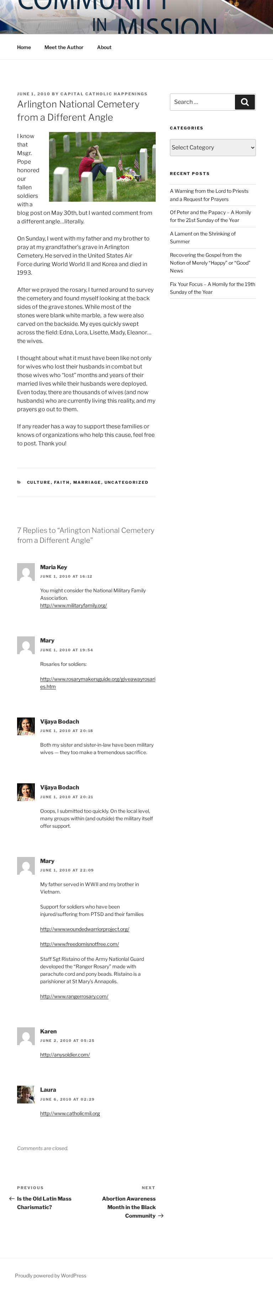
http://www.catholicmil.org (70, 1113)
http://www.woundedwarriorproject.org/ (84, 929)
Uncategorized (127, 482)
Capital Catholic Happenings (104, 93)
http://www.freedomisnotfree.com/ (79, 944)
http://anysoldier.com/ (65, 1055)
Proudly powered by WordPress (50, 1275)
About (104, 47)
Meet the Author (64, 47)
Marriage (87, 482)
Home (24, 47)
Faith (62, 482)
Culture (39, 482)
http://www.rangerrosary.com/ (74, 996)
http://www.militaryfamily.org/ (73, 605)
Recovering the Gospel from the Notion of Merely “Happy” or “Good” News (210, 263)
